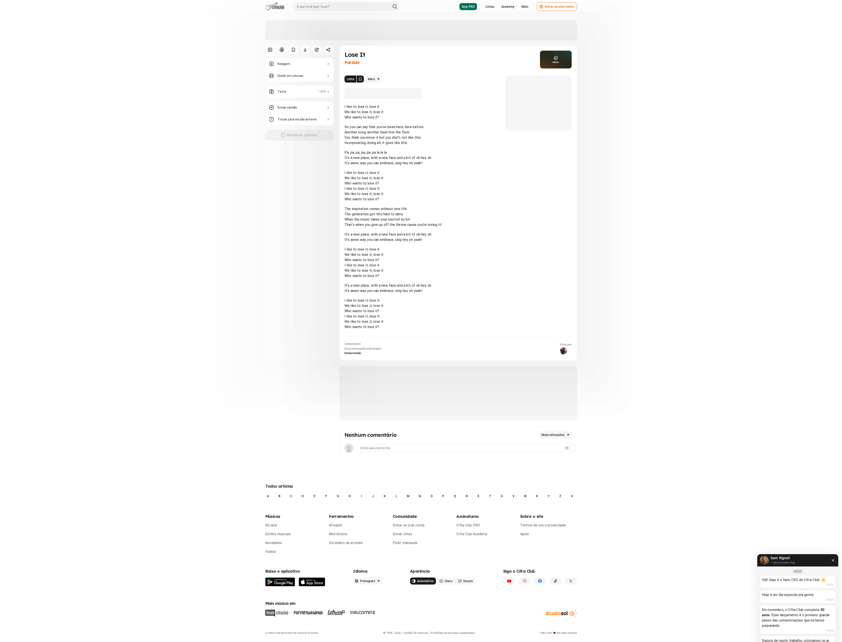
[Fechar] (832, 560)
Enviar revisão (353, 353)
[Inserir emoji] (567, 448)
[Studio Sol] (561, 613)
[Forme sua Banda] (307, 612)
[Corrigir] (317, 49)
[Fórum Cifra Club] (276, 613)
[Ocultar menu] (270, 49)
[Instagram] (525, 581)
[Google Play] (280, 582)
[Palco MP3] (362, 612)
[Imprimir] (282, 49)
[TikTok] (555, 581)
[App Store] (312, 582)
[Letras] (336, 612)
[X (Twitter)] (571, 581)
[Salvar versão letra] (360, 79)
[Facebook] (540, 581)
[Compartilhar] (328, 49)
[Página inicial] (275, 6)
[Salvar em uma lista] (293, 49)
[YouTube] (509, 581)
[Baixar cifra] (305, 49)
